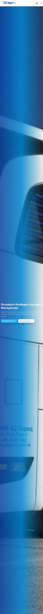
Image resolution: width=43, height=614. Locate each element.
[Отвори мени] (41, 3)
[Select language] (37, 3)
